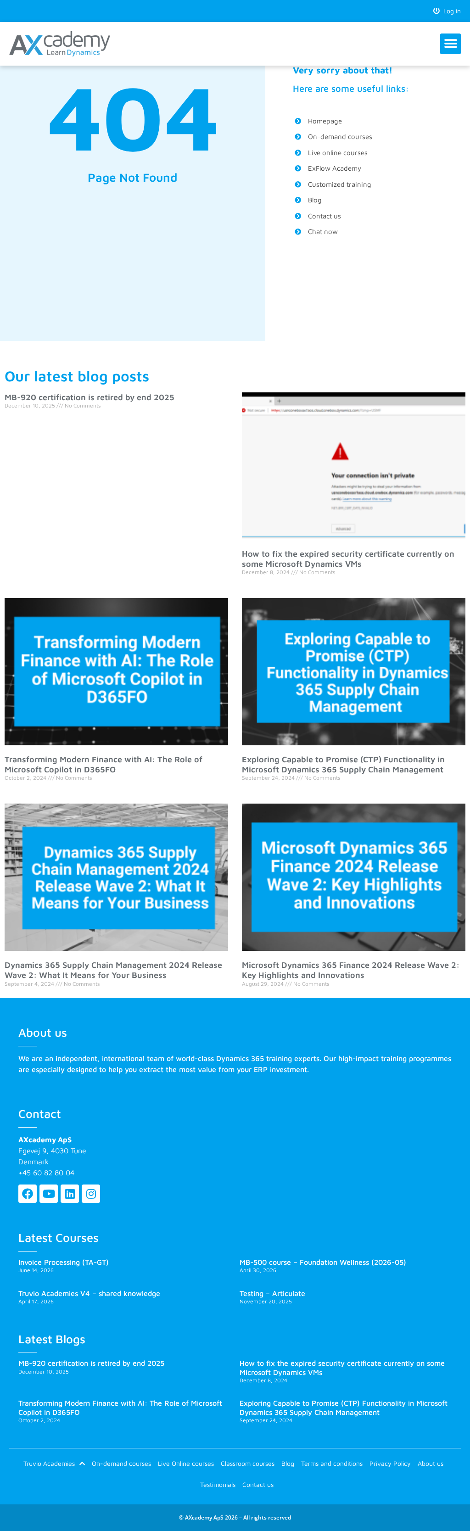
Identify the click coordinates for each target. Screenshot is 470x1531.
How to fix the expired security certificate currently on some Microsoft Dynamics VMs (348, 559)
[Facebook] (27, 1194)
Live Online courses (186, 1463)
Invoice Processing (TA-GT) (63, 1262)
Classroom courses (247, 1463)
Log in (450, 11)
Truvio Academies (49, 1463)
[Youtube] (48, 1194)
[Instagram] (91, 1194)
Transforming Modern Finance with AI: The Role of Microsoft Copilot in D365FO (103, 764)
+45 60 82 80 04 (46, 1172)
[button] (450, 44)
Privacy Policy (390, 1463)
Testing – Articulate (272, 1293)
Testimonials (217, 1484)
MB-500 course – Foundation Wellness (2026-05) (323, 1262)
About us (430, 1463)
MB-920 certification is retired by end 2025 (89, 397)
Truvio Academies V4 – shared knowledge (89, 1293)
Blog (287, 1463)
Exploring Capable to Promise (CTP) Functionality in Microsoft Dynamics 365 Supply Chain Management (343, 764)
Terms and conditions (332, 1463)
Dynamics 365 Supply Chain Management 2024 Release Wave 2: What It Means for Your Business (113, 970)
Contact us (258, 1484)
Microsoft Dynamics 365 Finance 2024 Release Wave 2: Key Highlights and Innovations (350, 970)
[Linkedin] (70, 1194)
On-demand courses (121, 1463)
